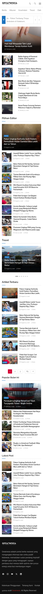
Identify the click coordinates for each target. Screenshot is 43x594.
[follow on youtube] (12, 574)
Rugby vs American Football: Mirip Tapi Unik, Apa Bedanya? (26, 444)
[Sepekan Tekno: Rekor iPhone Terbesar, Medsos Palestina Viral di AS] (7, 77)
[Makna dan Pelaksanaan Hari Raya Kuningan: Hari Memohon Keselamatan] (6, 418)
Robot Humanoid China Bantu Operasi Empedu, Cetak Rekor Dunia (25, 219)
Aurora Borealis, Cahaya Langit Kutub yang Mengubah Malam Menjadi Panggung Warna (25, 208)
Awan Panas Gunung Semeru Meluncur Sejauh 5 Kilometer (29, 107)
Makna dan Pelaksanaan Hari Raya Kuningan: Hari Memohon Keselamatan (26, 413)
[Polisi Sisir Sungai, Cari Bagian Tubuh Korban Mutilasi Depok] (6, 203)
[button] (30, 3)
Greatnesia (16, 590)
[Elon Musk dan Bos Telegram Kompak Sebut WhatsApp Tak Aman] (7, 89)
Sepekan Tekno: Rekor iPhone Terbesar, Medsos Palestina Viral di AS (29, 71)
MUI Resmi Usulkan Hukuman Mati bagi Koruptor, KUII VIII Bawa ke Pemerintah (26, 187)
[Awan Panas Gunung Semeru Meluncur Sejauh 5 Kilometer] (7, 114)
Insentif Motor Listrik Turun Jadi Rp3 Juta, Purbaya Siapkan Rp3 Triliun (27, 154)
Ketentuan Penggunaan (11, 585)
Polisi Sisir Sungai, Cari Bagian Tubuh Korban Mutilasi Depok (24, 197)
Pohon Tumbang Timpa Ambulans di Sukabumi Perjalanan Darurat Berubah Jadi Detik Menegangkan (26, 424)
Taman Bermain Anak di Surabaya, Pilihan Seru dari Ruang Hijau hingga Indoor (26, 177)
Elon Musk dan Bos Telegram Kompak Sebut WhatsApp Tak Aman (29, 83)
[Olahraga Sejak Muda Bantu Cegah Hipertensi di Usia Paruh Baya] (7, 101)
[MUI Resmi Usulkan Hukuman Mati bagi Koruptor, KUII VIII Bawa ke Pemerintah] (6, 192)
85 (27, 371)
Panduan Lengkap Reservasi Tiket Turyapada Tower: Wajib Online (19, 402)
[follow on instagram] (7, 574)
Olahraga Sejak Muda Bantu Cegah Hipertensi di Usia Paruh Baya (29, 95)
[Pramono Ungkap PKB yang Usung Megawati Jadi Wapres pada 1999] (6, 234)
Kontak (37, 585)
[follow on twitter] (16, 574)
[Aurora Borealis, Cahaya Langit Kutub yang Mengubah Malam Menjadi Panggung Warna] (6, 213)
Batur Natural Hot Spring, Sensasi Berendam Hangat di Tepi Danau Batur (26, 166)
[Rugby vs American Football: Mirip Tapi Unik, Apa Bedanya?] (6, 450)
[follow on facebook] (3, 574)
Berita (4, 10)
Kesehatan (22, 10)
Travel (32, 10)
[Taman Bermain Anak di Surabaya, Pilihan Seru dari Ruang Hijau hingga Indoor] (6, 181)
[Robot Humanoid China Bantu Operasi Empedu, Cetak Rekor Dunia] (6, 224)
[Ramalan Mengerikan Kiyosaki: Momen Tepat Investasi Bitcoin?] (6, 439)
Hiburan (12, 10)
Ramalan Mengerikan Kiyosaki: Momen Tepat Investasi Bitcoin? (25, 434)
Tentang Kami (27, 585)
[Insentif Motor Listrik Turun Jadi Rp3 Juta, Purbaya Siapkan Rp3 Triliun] (6, 160)
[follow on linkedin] (21, 574)
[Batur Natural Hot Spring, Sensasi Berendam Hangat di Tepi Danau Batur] (6, 171)
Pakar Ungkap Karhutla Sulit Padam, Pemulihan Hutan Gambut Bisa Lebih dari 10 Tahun (21, 141)
